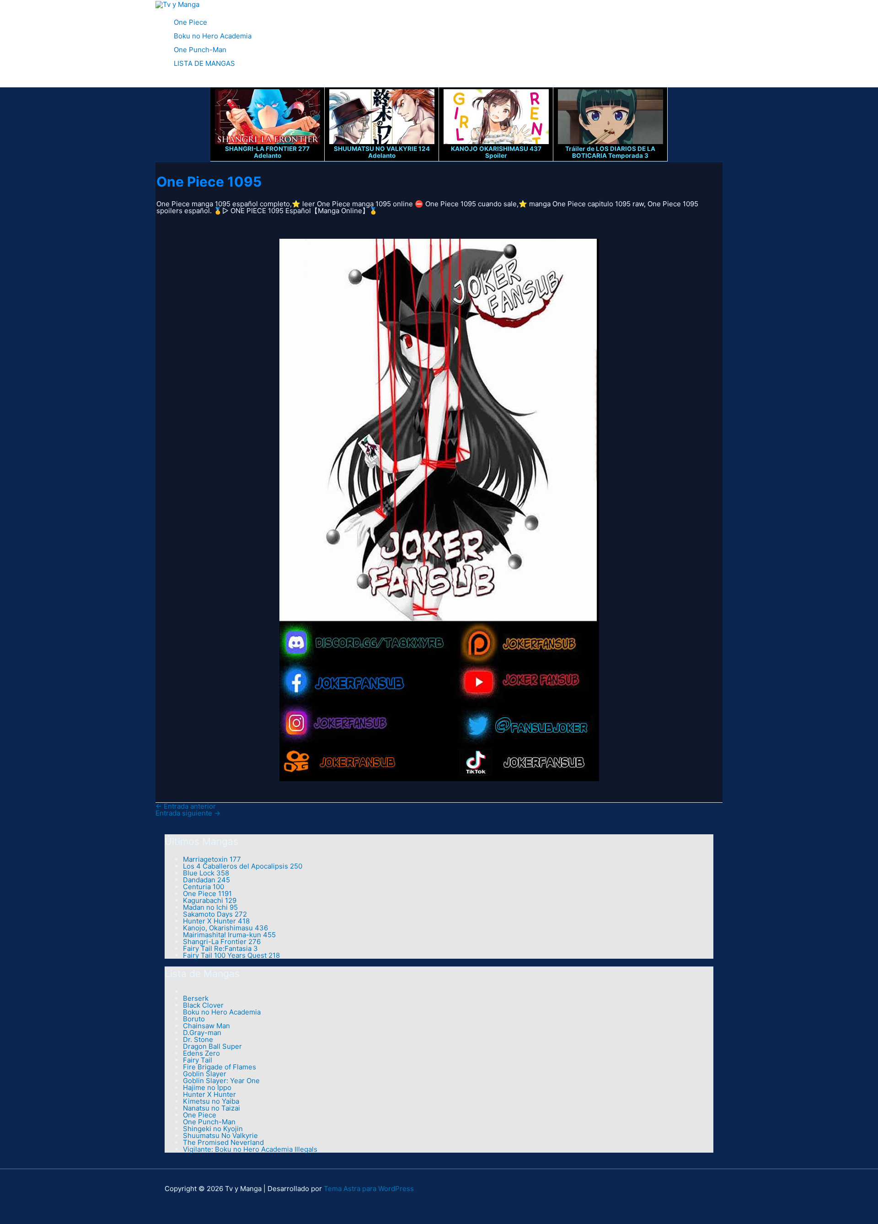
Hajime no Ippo (207, 1087)
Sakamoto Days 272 (215, 914)
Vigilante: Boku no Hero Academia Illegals (250, 1149)
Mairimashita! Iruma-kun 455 (229, 934)
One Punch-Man (200, 49)
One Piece (190, 22)
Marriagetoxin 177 (212, 859)
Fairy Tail (197, 1060)
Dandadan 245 (206, 879)
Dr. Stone (198, 1039)
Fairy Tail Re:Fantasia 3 (220, 948)
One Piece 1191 (207, 893)
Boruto (194, 1019)
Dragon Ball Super (212, 1046)
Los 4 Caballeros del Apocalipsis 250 (242, 866)
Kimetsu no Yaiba (211, 1101)
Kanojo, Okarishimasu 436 (225, 927)
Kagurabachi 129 (209, 900)
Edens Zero (201, 1053)
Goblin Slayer (204, 1073)
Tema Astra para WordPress (369, 1188)
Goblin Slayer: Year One (221, 1080)
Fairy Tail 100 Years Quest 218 (231, 955)
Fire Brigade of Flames (219, 1067)
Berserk (196, 998)
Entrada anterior (185, 806)
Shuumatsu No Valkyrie (220, 1135)
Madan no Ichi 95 (210, 907)
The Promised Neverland (223, 1142)
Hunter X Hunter (209, 1094)
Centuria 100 (203, 886)
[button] (158, 82)
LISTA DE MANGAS (204, 63)
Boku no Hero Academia (213, 36)
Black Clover (203, 1005)
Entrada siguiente (187, 813)
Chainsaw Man (206, 1025)
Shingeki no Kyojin (213, 1128)
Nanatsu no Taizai (211, 1108)
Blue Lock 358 (206, 873)
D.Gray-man (202, 1032)
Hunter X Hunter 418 (216, 921)
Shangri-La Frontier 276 (222, 941)
